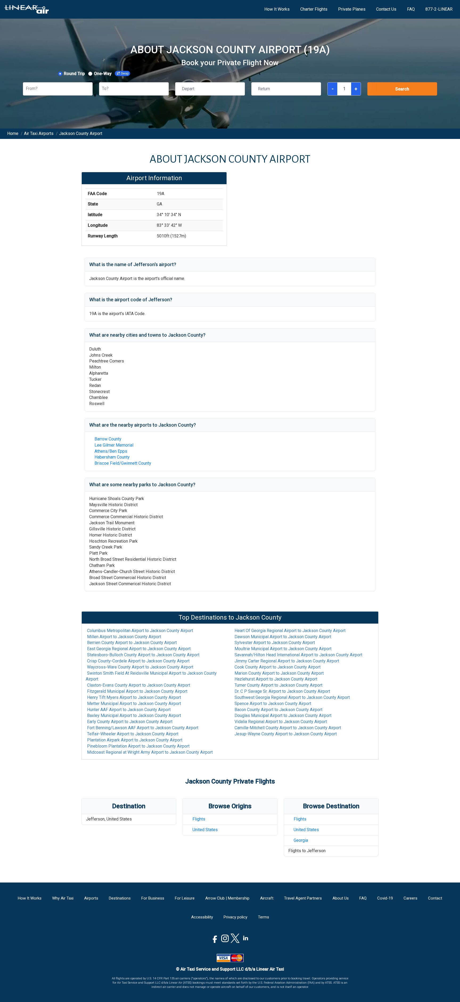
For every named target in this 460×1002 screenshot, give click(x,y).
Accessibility (202, 917)
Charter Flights (313, 9)
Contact (435, 898)
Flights (198, 819)
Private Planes (351, 9)
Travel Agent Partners (303, 898)
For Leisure (185, 898)
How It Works (277, 9)
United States (205, 829)
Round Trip (74, 73)
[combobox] (26, 89)
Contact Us (386, 9)
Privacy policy (235, 917)
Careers (410, 898)
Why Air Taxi (62, 898)
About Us (340, 898)
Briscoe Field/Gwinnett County (123, 463)
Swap (125, 73)
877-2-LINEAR (439, 9)
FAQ (411, 9)
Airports (91, 898)
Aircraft (266, 898)
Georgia (301, 840)
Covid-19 (385, 898)
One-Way (103, 73)
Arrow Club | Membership (227, 898)
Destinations (120, 898)
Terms (263, 917)
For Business (152, 898)
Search (402, 89)
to (140, 630)
